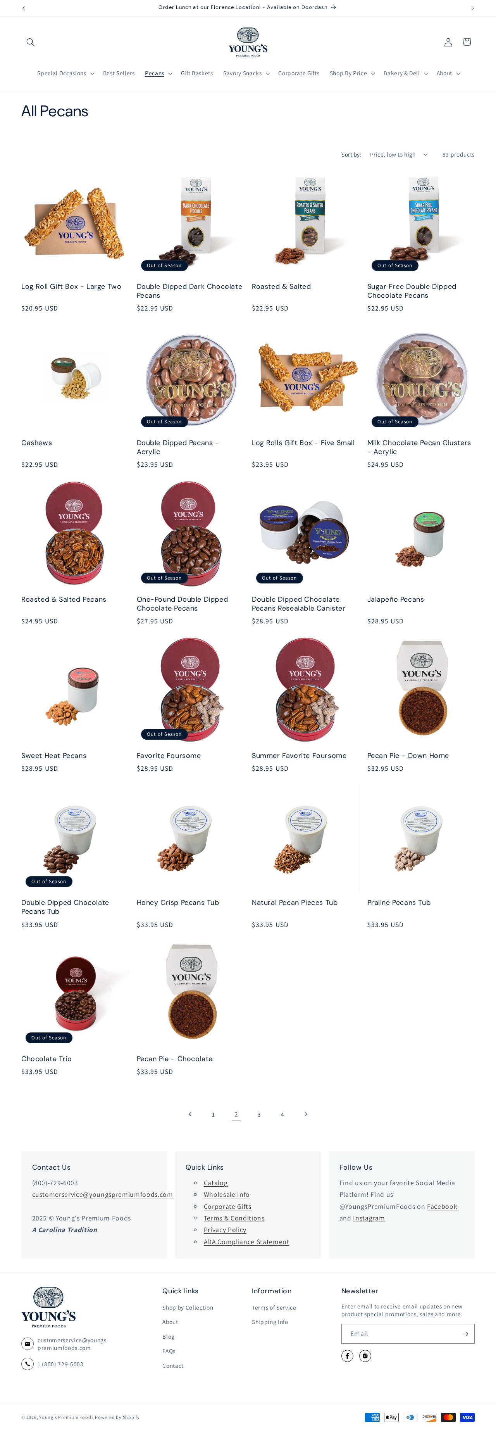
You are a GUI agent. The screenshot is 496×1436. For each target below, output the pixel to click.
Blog (168, 1336)
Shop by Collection (187, 1307)
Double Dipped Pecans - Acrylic (178, 447)
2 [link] (236, 1114)
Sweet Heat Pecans (53, 755)
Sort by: (351, 154)
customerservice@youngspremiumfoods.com (102, 1194)
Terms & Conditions (234, 1217)
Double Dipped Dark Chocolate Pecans (190, 291)
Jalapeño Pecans (395, 599)
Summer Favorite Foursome (299, 755)
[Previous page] (190, 1114)
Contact (173, 1365)
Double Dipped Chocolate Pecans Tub (65, 907)
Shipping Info (270, 1322)
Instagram (369, 1217)
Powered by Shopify (117, 1417)
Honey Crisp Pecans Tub (178, 902)
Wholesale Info (227, 1194)
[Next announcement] (472, 8)
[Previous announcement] (23, 8)
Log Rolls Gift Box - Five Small (303, 442)
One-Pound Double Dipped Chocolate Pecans (182, 604)
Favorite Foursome (169, 755)
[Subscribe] (465, 1334)
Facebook (442, 1206)
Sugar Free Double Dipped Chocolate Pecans (411, 291)
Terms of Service (274, 1307)
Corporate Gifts (227, 1206)
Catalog (216, 1182)
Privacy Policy (225, 1229)
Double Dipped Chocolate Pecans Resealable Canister (299, 604)
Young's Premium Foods (66, 1417)
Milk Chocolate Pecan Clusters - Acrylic (419, 447)
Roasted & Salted (281, 287)
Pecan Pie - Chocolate (175, 1059)
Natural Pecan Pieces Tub (295, 902)
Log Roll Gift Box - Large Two (71, 287)
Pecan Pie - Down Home (408, 755)
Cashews (36, 442)
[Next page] (305, 1114)
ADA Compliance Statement (246, 1241)
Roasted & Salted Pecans (64, 599)
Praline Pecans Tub (399, 902)
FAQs (169, 1351)
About (170, 1322)
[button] (30, 42)
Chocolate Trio (46, 1059)
